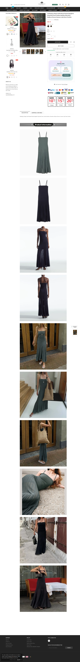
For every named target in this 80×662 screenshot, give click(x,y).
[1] (7, 55)
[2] (10, 55)
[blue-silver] (14, 34)
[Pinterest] (49, 641)
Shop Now (66, 75)
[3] (12, 55)
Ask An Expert (64, 84)
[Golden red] (10, 34)
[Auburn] (10, 77)
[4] (14, 55)
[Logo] (41, 3)
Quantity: (48, 34)
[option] (33, 30)
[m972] (12, 34)
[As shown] (12, 77)
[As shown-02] (14, 77)
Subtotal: (48, 38)
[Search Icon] (63, 5)
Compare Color (42, 45)
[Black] (7, 77)
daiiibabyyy (12, 27)
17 (16, 34)
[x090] (7, 34)
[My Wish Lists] (65, 5)
